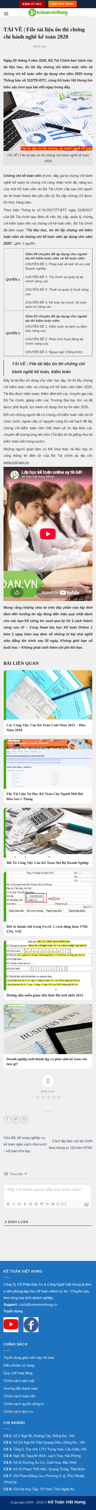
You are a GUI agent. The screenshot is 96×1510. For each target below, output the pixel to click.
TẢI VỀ (18, 363)
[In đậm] (8, 1204)
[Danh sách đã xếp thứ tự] (30, 1204)
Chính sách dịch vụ (18, 1411)
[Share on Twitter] (16, 1120)
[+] (63, 1204)
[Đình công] (24, 1204)
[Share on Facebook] (7, 1120)
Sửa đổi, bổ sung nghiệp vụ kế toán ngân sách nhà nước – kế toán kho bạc (25, 1144)
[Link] (52, 1204)
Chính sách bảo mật (18, 1381)
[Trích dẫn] (41, 1204)
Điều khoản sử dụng (18, 1365)
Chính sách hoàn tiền (19, 1396)
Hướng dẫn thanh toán (20, 1388)
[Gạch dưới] (19, 1204)
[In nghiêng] (13, 1204)
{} (58, 1204)
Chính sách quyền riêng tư (23, 1404)
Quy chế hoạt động (17, 1373)
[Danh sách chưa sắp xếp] (36, 1204)
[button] (6, 13)
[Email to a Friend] (24, 1120)
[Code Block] (47, 1204)
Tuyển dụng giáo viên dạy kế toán (28, 1358)
